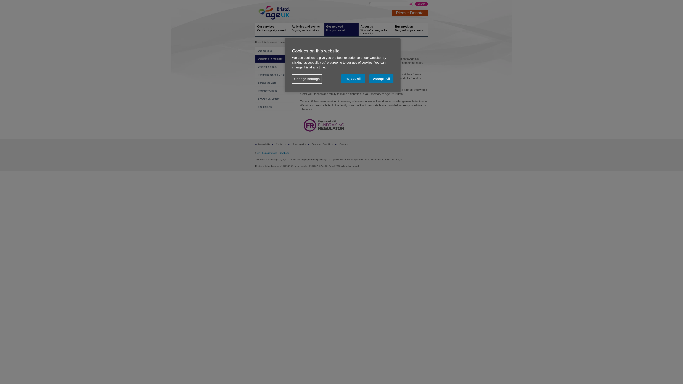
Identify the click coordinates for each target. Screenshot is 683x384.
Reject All (353, 79)
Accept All (381, 79)
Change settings (307, 79)
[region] (343, 65)
